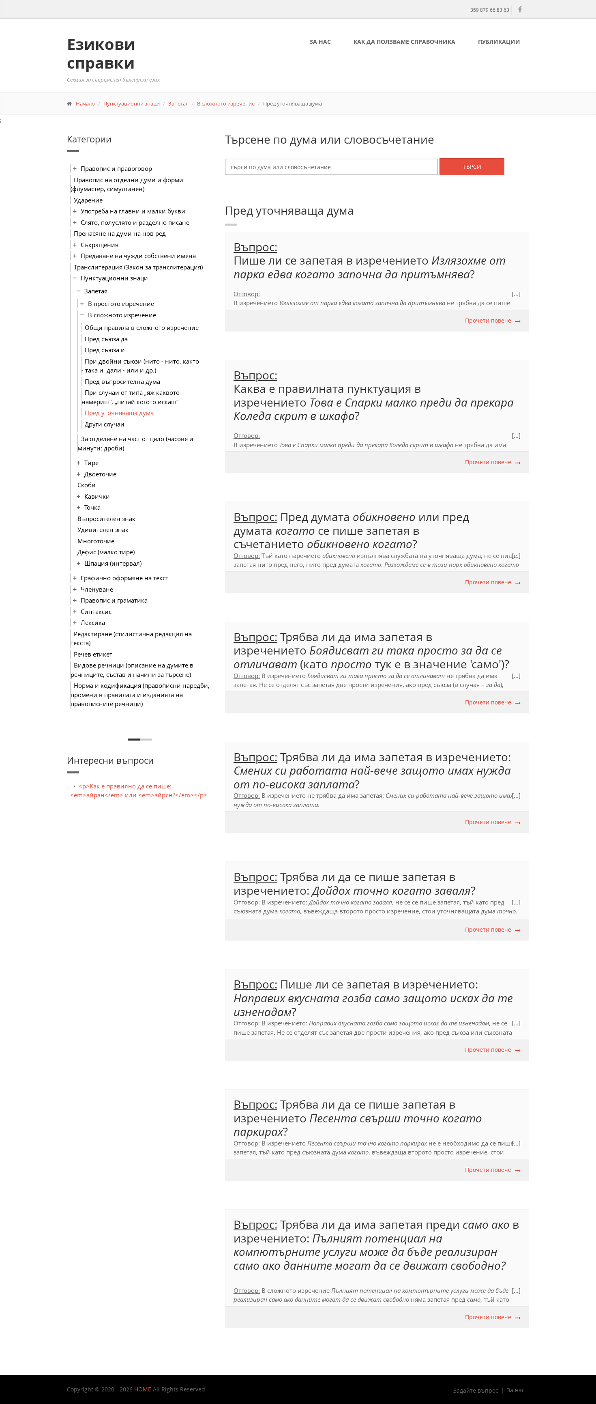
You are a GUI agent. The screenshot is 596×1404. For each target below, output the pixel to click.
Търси (472, 166)
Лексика (93, 622)
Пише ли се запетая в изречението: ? (373, 997)
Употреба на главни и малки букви (133, 211)
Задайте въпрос (475, 1390)
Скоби (86, 485)
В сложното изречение (226, 103)
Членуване (97, 589)
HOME (142, 1389)
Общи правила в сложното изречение (142, 327)
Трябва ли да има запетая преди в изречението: (376, 1245)
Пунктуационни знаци (131, 103)
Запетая (178, 103)
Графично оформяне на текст (124, 578)
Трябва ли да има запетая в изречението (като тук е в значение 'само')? (371, 650)
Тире (91, 463)
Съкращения (99, 245)
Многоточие (95, 541)
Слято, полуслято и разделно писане (135, 222)
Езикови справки (101, 53)
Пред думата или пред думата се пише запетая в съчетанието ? (351, 530)
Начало (85, 103)
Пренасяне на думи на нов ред (120, 233)
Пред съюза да (106, 339)
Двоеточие (100, 474)
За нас (320, 41)
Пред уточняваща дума (119, 413)
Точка (92, 507)
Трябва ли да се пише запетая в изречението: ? (355, 883)
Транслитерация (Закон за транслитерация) (138, 267)
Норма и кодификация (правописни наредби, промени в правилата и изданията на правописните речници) (140, 694)
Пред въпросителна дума (122, 381)
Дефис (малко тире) (106, 552)
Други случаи (104, 424)
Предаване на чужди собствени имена (138, 256)
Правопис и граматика (114, 600)
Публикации (499, 41)
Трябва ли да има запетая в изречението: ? (372, 770)
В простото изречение (121, 303)
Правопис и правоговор (116, 168)
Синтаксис (96, 611)
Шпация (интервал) (112, 563)
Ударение (88, 200)
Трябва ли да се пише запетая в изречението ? (358, 1117)
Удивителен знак (103, 529)
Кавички (97, 496)
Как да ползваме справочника (404, 41)
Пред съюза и (105, 350)
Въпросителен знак (106, 519)
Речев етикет (93, 654)
